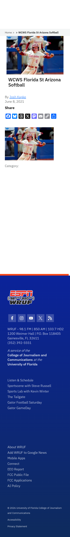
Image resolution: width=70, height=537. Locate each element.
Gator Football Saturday (24, 402)
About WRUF (16, 447)
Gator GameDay (19, 408)
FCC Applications (19, 480)
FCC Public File (18, 474)
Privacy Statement (17, 526)
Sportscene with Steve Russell (29, 385)
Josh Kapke (17, 97)
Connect (13, 463)
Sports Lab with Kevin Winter (28, 391)
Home (8, 32)
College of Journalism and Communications (27, 357)
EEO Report (15, 469)
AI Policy (13, 486)
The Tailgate (16, 397)
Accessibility (14, 519)
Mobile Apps (16, 458)
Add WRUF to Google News (27, 452)
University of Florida (22, 364)
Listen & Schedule (20, 380)
